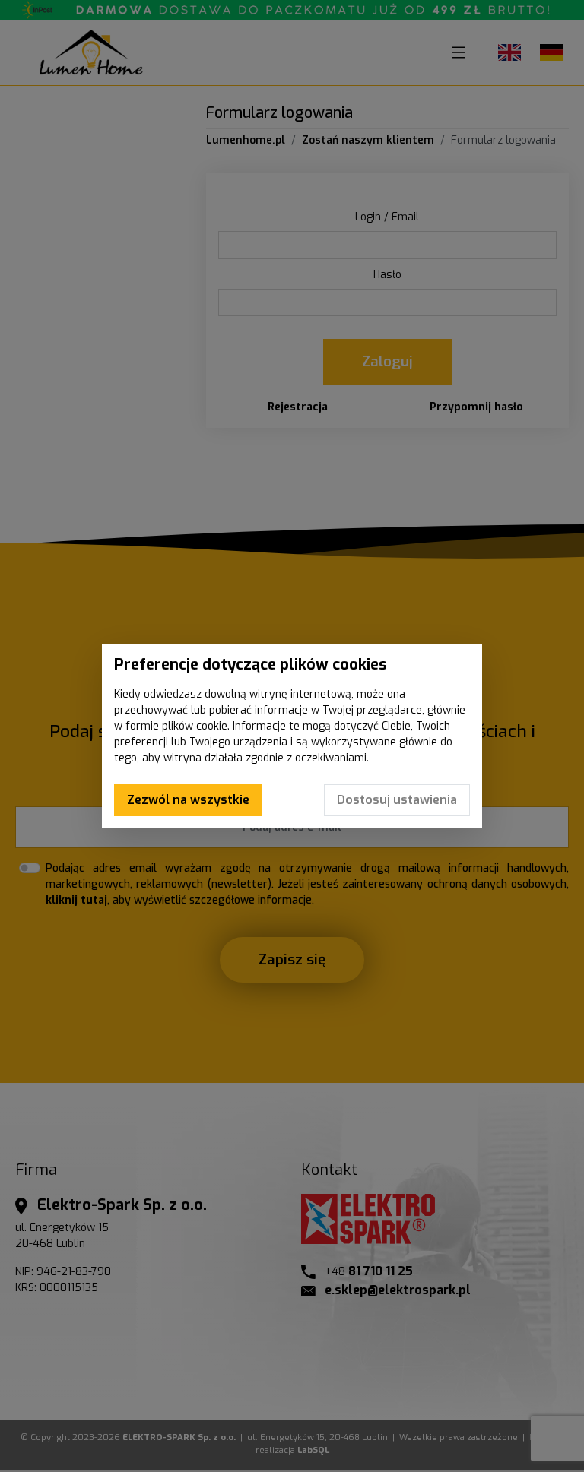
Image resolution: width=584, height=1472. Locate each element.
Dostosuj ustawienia (397, 800)
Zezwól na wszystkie (188, 800)
